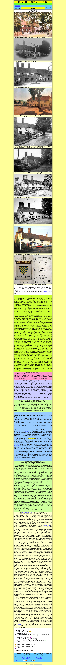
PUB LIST (17, 6)
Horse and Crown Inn (25, 431)
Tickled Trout (46, 291)
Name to (48, 8)
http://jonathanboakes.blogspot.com (28, 512)
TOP (17, 660)
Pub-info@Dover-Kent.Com (33, 658)
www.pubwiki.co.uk (36, 664)
